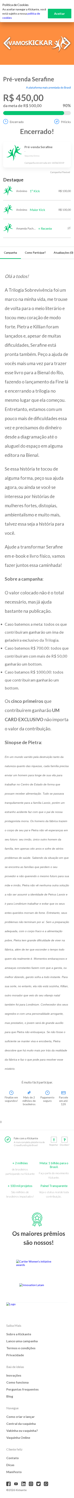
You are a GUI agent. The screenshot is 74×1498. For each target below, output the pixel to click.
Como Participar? (35, 252)
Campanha (10, 252)
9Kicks (66, 122)
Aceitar (59, 13)
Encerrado (17, 122)
